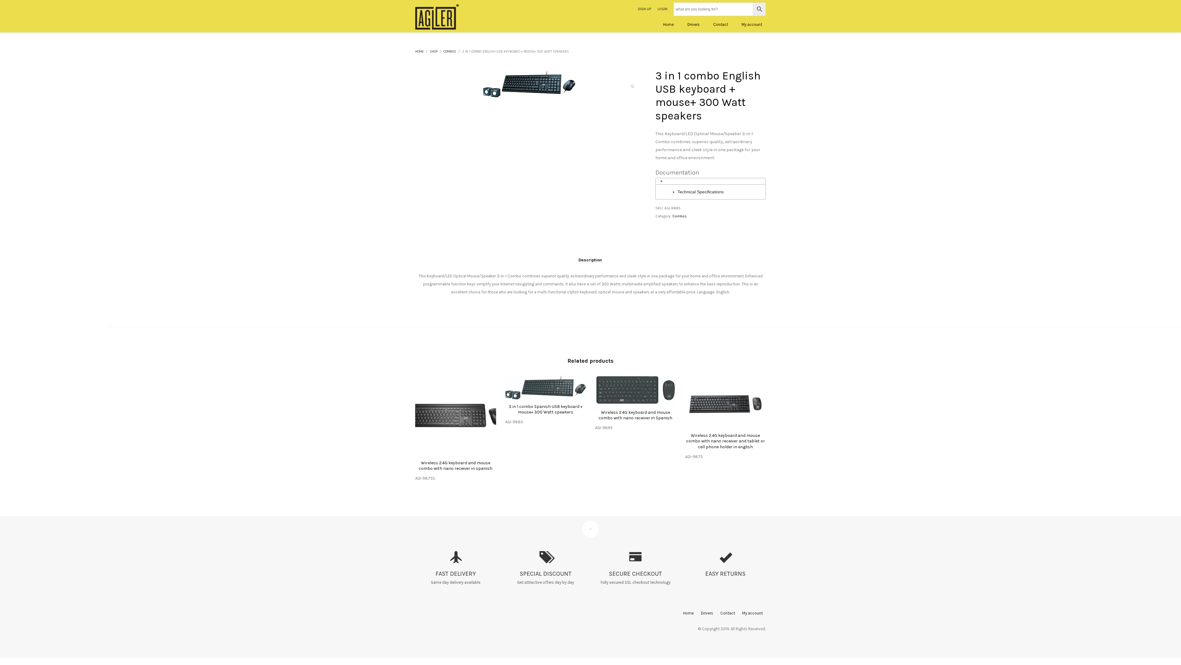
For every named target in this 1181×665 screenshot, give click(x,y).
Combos (679, 216)
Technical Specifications (701, 191)
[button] (632, 86)
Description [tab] (590, 260)
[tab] (710, 181)
